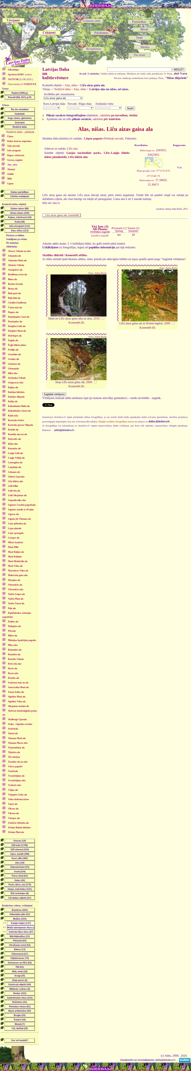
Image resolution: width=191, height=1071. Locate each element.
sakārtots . (119, 115)
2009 (167, 323)
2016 (96, 318)
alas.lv (56, 202)
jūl (133, 234)
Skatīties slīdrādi (52, 255)
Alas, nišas (71, 85)
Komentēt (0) (76, 322)
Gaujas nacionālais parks (83, 152)
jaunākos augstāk (100, 235)
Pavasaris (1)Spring (119, 229)
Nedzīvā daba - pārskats (20, 132)
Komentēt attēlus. (76, 255)
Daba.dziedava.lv (21, 84)
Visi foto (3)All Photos (100, 229)
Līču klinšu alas (78, 157)
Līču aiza (72, 148)
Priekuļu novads (113, 138)
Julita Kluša (101, 273)
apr (119, 234)
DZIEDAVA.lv (100, 5)
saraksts (20, 74)
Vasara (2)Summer (133, 229)
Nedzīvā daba (62, 89)
